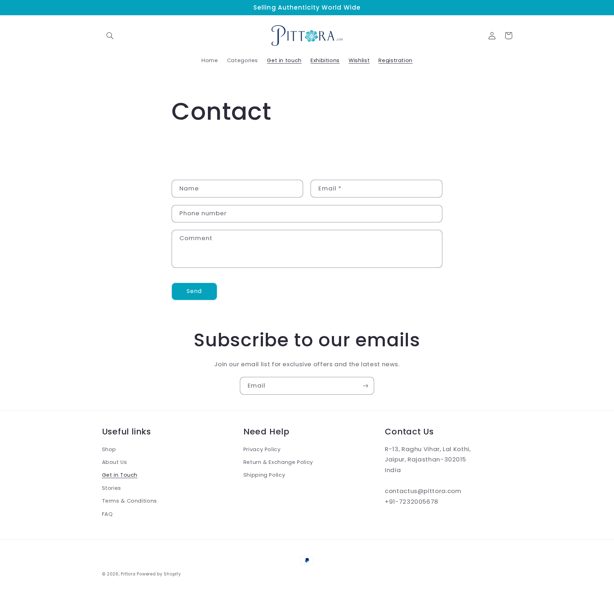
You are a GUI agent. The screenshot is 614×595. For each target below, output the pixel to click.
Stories (111, 488)
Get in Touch (120, 474)
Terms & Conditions (129, 500)
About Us (114, 462)
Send (194, 291)
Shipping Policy (264, 474)
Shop (109, 449)
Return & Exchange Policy (278, 462)
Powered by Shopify (159, 574)
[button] (110, 35)
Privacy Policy (262, 449)
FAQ (107, 514)
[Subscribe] (365, 385)
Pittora (128, 574)
